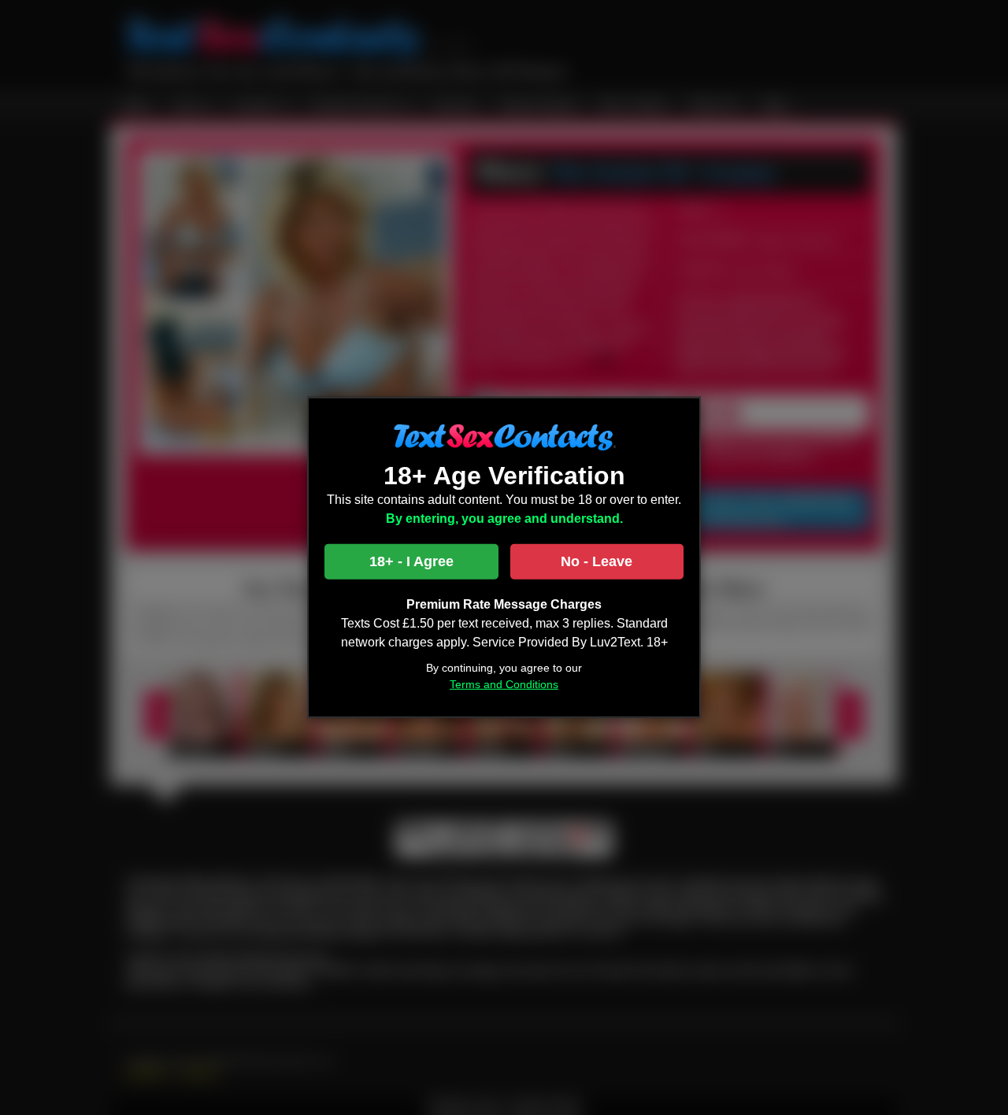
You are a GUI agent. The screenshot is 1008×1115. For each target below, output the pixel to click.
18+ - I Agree (411, 561)
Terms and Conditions (504, 684)
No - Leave (596, 561)
